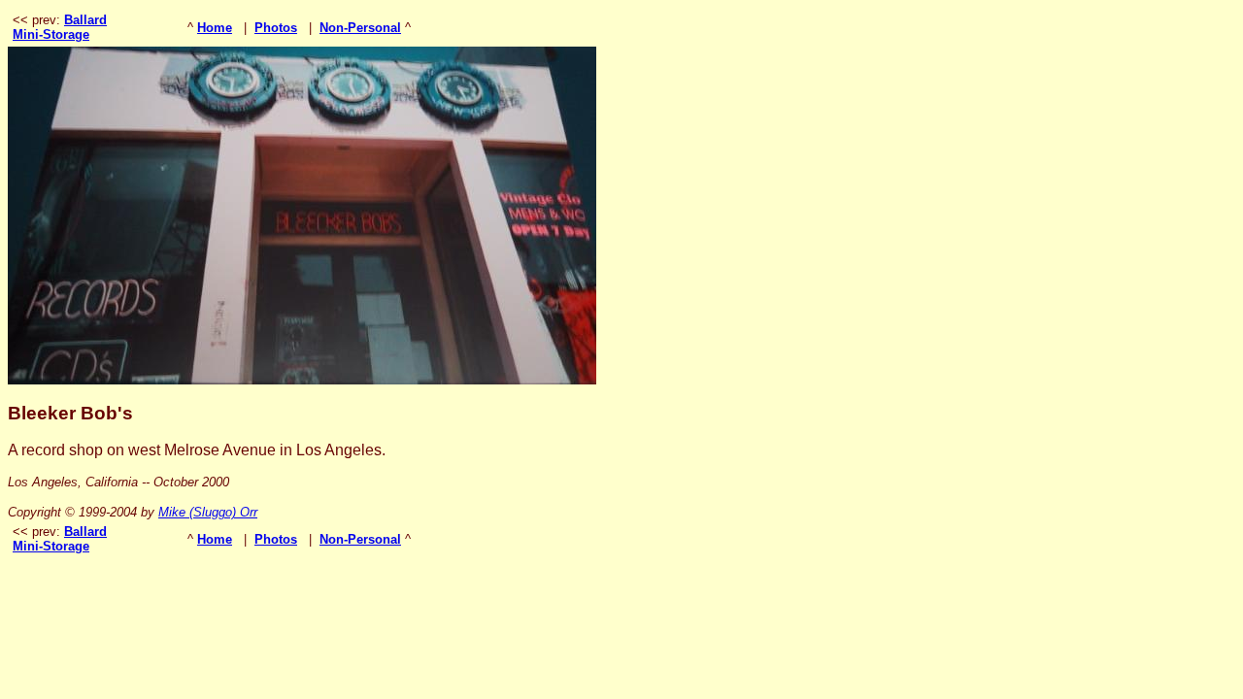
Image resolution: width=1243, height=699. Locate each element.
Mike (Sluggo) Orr (207, 512)
